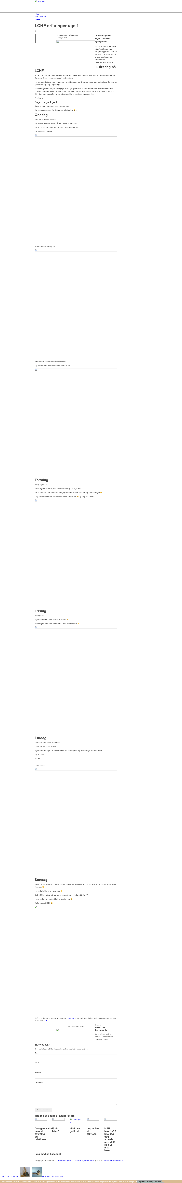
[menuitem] (91, 14)
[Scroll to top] (0, 1179)
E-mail (37, 1063)
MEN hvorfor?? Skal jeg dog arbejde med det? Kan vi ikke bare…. (110, 1139)
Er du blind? (56, 1130)
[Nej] (163, 1182)
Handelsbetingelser (64, 1160)
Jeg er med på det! (145, 1182)
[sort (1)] (53, 1)
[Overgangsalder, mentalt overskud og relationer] (41, 1120)
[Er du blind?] (58, 1120)
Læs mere (157, 1182)
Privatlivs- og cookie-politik (84, 1160)
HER (45, 1021)
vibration (71, 1018)
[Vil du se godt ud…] (76, 1122)
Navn (37, 1053)
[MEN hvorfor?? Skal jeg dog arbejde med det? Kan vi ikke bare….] (110, 1120)
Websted (38, 1073)
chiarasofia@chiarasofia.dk (113, 1160)
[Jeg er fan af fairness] (93, 1120)
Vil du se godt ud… (75, 1130)
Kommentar (39, 1082)
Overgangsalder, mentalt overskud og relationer (44, 1134)
